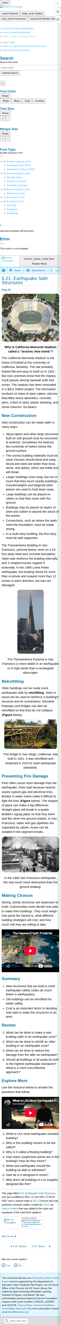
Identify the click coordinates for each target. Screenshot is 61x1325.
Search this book (9, 62)
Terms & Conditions (43, 1305)
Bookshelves (38, 270)
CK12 (46, 1204)
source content (10, 1208)
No (20, 1265)
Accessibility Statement (14, 1308)
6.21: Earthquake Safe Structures (37, 1193)
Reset (5, 95)
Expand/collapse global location (57, 269)
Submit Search (10, 73)
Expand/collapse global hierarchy (5, 270)
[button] (12, 209)
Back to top (8, 1236)
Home (17, 270)
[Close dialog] (2, 243)
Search (7, 1321)
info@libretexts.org (17, 1312)
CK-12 (36, 1200)
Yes (8, 1265)
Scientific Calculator (17, 185)
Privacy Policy (24, 1305)
